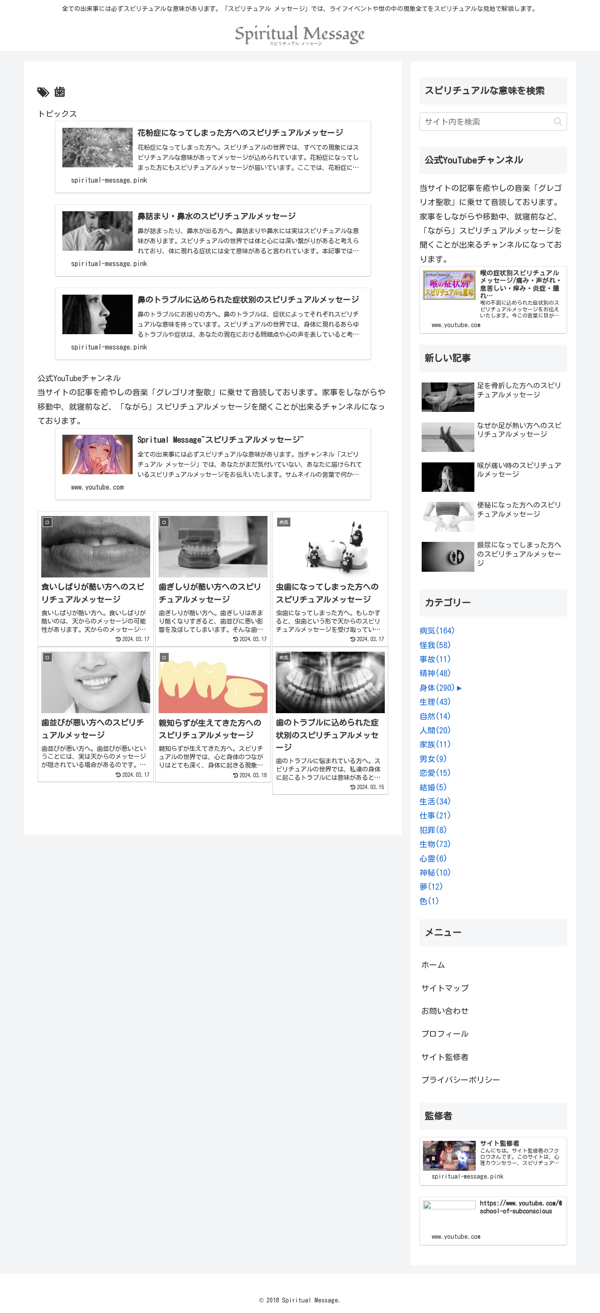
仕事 (435, 815)
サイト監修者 (445, 1057)
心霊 (433, 858)
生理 (435, 702)
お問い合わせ (445, 1011)
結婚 (433, 787)
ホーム (433, 965)
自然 (435, 716)
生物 (435, 844)
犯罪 (433, 830)
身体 (437, 688)
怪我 (435, 645)
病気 (437, 631)
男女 (433, 759)
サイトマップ (445, 988)
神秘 (435, 873)
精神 (435, 673)
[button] (558, 121)
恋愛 (435, 773)
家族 (435, 744)
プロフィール (445, 1034)
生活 (435, 801)
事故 (435, 659)
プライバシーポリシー (460, 1080)
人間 (435, 730)
